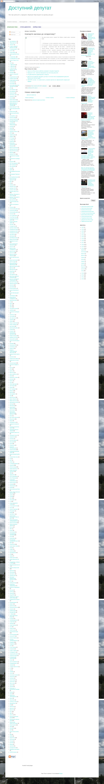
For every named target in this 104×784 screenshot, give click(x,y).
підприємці (12, 538)
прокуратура (13, 575)
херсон (35, 87)
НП (10, 458)
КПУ (33, 87)
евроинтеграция (13, 283)
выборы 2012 (13, 186)
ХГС (11, 711)
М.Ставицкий (13, 389)
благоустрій (12, 117)
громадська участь (14, 231)
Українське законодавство (13, 696)
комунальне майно (14, 358)
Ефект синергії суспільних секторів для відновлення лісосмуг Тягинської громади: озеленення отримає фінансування (88, 135)
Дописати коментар (31, 94)
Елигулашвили (13, 288)
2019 (82, 238)
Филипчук (12, 706)
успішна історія (13, 701)
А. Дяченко (12, 68)
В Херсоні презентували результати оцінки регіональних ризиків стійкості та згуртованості (88, 65)
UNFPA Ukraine (13, 752)
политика (12, 551)
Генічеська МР (13, 210)
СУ (10, 668)
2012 (82, 275)
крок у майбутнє (13, 374)
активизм (12, 72)
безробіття (12, 96)
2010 (82, 278)
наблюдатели (13, 422)
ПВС (11, 528)
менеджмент (13, 394)
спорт (11, 660)
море (11, 415)
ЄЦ (10, 301)
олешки (11, 484)
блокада (11, 126)
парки (11, 512)
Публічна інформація (15, 587)
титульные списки (14, 675)
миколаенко (12, 397)
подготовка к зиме (14, 546)
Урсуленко (12, 700)
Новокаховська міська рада (87, 211)
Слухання (12, 648)
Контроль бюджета (14, 364)
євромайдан (12, 295)
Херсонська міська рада (86, 208)
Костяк (11, 367)
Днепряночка (13, 269)
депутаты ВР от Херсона (13, 255)
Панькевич (12, 510)
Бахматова (12, 93)
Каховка (11, 343)
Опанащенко (13, 485)
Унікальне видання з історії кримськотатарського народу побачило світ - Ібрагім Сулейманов (88, 116)
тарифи (11, 671)
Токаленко (12, 676)
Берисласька (13, 111)
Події (11, 547)
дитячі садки (13, 261)
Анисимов (12, 81)
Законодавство (23, 21)
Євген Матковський (14, 292)
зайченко (30, 87)
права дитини (13, 557)
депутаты (12, 252)
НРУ (11, 460)
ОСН (11, 498)
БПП (11, 133)
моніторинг (12, 410)
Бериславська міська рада (87, 214)
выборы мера (13, 189)
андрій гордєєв (13, 78)
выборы (11, 184)
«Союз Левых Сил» (14, 60)
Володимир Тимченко (15, 174)
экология (12, 746)
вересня (83, 255)
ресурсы (12, 609)
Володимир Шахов (14, 177)
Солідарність (13, 652)
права (11, 556)
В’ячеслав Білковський (12, 143)
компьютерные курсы (15, 354)
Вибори (11, 152)
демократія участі (14, 241)
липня (82, 259)
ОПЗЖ (11, 487)
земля (11, 321)
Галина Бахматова (14, 201)
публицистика (13, 582)
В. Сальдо (12, 138)
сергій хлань (12, 630)
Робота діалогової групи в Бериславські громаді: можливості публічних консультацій (88, 100)
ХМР (11, 726)
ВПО (11, 181)
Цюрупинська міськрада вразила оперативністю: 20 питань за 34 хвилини (91, 36)
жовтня (83, 253)
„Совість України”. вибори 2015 (14, 47)
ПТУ (11, 581)
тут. (39, 67)
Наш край (12, 441)
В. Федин (12, 139)
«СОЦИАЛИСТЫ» (14, 58)
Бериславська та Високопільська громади (13, 104)
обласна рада (13, 467)
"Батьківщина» (13, 41)
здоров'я (12, 319)
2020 (82, 236)
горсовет (12, 224)
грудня (82, 249)
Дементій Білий (13, 239)
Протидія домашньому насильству (13, 578)
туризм (11, 684)
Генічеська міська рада (86, 216)
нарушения (12, 437)
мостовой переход (14, 417)
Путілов (11, 590)
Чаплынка (12, 739)
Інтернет (12, 331)
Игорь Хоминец (13, 324)
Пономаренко (13, 552)
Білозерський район (14, 113)
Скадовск (12, 642)
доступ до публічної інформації (14, 277)
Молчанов (12, 405)
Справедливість (13, 663)
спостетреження (13, 661)
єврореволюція (13, 300)
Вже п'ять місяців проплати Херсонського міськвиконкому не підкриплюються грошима (88, 169)
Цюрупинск (12, 737)
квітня (82, 265)
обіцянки (12, 465)
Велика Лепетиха (14, 149)
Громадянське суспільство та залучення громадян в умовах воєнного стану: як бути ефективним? (88, 52)
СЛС (11, 645)
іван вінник (12, 326)
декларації (12, 236)
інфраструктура (13, 335)
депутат (11, 246)
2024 (82, 229)
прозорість (12, 573)
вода (11, 168)
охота (11, 507)
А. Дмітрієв (12, 66)
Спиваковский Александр (13, 658)
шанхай (11, 742)
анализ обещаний (14, 74)
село (11, 626)
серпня (83, 257)
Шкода (11, 744)
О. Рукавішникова (14, 463)
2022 (82, 233)
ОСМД (11, 496)
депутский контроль (14, 257)
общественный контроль (13, 471)
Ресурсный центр (14, 607)
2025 (82, 227)
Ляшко (11, 387)
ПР (10, 554)
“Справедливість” (14, 49)
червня (83, 261)
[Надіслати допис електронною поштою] (50, 85)
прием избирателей (14, 567)
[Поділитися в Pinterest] (59, 86)
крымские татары (14, 377)
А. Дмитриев (12, 64)
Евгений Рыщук (13, 281)
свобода (12, 623)
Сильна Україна (13, 637)
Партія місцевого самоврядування (14, 520)
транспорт (12, 681)
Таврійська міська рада (86, 221)
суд (10, 670)
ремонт (11, 604)
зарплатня (12, 314)
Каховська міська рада (86, 209)
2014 (82, 248)
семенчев (12, 628)
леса (11, 382)
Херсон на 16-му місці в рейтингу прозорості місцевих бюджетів (43, 71)
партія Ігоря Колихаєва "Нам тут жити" (14, 517)
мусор (11, 420)
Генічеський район (14, 212)
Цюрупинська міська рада (87, 219)
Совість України (13, 650)
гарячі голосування (14, 204)
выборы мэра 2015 (14, 191)
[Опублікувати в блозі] (55, 86)
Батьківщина (13, 91)
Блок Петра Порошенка (12, 124)
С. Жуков (12, 614)
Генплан (12, 213)
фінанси (12, 709)
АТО (11, 88)
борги (11, 128)
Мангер (11, 392)
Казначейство (13, 339)
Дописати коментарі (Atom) (38, 100)
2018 (82, 240)
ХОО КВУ (12, 728)
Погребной (12, 544)
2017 (82, 242)
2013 (82, 273)
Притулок (12, 570)
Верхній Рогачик (13, 150)
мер (11, 395)
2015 (11, 63)
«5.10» (11, 50)
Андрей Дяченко (13, 77)
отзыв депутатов (14, 505)
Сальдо (11, 618)
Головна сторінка (50, 97)
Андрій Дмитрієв (13, 80)
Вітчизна (12, 161)
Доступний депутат (30, 8)
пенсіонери (12, 532)
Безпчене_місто (13, 94)
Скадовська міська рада (86, 218)
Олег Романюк (13, 478)
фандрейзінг (13, 703)
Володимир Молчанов (15, 171)
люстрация (12, 385)
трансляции (12, 679)
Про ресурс (33, 21)
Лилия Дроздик (13, 384)
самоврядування (13, 620)
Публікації (12, 32)
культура (12, 379)
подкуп (11, 549)
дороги (11, 272)
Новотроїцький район (15, 454)
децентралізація (13, 260)
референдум (13, 610)
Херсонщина (13, 725)
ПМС (11, 542)
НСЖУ (11, 462)
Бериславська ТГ (14, 106)
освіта (11, 494)
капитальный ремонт (15, 340)
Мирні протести (13, 400)
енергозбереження (14, 290)
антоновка (12, 83)
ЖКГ (11, 305)
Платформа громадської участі (14, 540)
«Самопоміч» (13, 56)
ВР (10, 183)
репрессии (12, 605)
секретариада (13, 625)
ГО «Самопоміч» (13, 215)
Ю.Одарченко (13, 747)
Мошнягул (12, 419)
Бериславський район (15, 108)
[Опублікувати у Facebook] (58, 86)
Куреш (11, 380)
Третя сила (12, 683)
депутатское (13, 251)
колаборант (12, 346)
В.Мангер (12, 141)
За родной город (13, 308)
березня (83, 267)
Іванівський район (14, 327)
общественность (13, 468)
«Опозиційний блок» (14, 54)
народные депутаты (14, 432)
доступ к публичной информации (14, 279)
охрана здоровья (14, 509)
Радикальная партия (14, 599)
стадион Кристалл (14, 666)
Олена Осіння (13, 482)
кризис (11, 370)
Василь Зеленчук (14, 147)
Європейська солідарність (13, 298)
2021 (82, 235)
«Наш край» (12, 52)
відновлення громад (14, 155)
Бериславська (13, 99)
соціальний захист (14, 654)
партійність (12, 514)
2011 (82, 276)
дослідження (13, 274)
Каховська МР (13, 345)
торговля (12, 678)
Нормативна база (14, 457)
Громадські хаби (13, 232)
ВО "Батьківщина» (14, 163)
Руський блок (13, 612)
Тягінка (11, 692)
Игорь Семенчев (13, 323)
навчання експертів (14, 424)
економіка (12, 286)
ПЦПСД (11, 591)
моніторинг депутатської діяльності (13, 413)
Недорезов (12, 445)
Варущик (12, 145)
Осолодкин (12, 499)
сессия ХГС (12, 636)
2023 (82, 231)
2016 (82, 244)
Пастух (11, 527)
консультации (13, 363)
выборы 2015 (13, 188)
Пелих (11, 530)
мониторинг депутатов (12, 408)
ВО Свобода (12, 166)
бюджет (11, 136)
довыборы (12, 271)
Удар (11, 693)
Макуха (11, 390)
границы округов (13, 227)
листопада (83, 251)
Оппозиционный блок (15, 489)
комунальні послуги (14, 360)
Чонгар (11, 741)
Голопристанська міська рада (88, 213)
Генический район (14, 208)
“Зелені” (11, 44)
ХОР (11, 729)
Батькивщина (13, 89)
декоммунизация (14, 237)
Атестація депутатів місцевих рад (14, 86)
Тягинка (11, 686)
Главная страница (12, 21)
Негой (11, 443)
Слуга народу (13, 647)
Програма (12, 572)
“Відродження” (13, 43)
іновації (11, 329)
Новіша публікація (29, 97)
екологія (12, 285)
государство (12, 226)
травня (83, 263)
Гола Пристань (13, 217)
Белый (11, 98)
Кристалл (12, 372)
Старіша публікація (70, 97)
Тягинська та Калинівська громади (14, 689)
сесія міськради (13, 634)
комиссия (12, 348)
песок (11, 536)
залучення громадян (14, 311)
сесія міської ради (14, 631)
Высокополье (13, 200)
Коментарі (12, 34)
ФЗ (10, 704)
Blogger (61, 773)
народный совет (13, 435)
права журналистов (14, 559)
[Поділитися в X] (56, 86)
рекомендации (13, 602)
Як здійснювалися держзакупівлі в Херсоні (38, 74)
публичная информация (13, 585)
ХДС (11, 713)
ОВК (11, 473)
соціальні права (13, 655)
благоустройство (13, 119)
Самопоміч (12, 621)
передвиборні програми (13, 534)
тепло (11, 673)
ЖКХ (11, 306)
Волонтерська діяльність (13, 179)
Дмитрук (12, 267)
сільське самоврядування (13, 640)
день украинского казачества (14, 244)
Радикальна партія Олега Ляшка (14, 597)
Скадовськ (12, 644)
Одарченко (12, 474)
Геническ (12, 207)
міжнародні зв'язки (14, 402)
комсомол (12, 356)
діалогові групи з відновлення (13, 264)
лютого (83, 268)
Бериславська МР (14, 101)
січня (82, 270)
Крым (11, 375)
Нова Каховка (13, 449)
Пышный (12, 593)
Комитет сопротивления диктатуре (13, 351)
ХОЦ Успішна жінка (14, 731)
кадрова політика (14, 337)
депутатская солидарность (13, 249)
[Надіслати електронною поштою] (53, 86)
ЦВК (11, 734)
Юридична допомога (14, 749)
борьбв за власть (14, 131)
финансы (12, 708)
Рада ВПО (12, 595)
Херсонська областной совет (13, 723)
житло (11, 303)
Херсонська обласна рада (87, 206)
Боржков (12, 129)
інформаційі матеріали (12, 333)
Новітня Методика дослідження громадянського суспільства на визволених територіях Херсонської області (88, 82)
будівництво (12, 134)
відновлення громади (15, 158)
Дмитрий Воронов (14, 266)
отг (10, 501)
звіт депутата (13, 318)
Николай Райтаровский (13, 447)
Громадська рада (14, 229)
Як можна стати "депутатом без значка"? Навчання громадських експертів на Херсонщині (88, 183)
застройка (12, 316)
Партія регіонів (13, 522)
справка (11, 665)
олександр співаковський (13, 480)
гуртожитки (12, 234)
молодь (11, 404)
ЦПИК (11, 736)
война (11, 169)
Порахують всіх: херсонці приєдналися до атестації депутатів (42, 72)
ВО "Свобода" (13, 164)
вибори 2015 (13, 154)
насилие (12, 438)
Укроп (11, 698)
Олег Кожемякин (13, 476)
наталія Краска (13, 440)
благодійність (13, 115)
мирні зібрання (13, 399)
